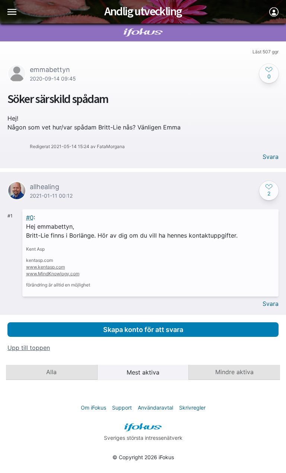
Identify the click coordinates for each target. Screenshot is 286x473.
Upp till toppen (28, 347)
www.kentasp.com (45, 267)
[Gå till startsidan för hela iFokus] (143, 32)
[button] (269, 73)
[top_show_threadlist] (11, 12)
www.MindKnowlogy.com (52, 273)
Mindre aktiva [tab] (234, 372)
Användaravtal (155, 407)
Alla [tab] (51, 372)
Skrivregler (192, 407)
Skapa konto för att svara (143, 329)
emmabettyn (50, 69)
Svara (271, 156)
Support (122, 407)
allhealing (44, 187)
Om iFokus (93, 407)
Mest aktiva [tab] (143, 372)
